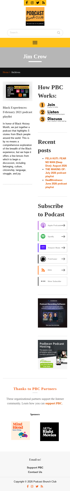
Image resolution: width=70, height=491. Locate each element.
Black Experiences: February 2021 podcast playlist (17, 112)
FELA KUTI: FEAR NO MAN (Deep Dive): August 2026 (56, 162)
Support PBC (35, 467)
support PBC (53, 403)
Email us (34, 459)
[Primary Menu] (35, 42)
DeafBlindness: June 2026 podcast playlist (56, 184)
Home (6, 72)
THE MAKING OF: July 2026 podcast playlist (55, 173)
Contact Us (35, 472)
